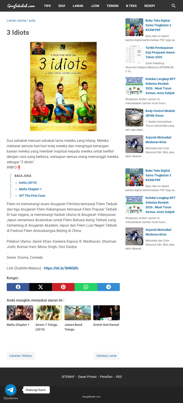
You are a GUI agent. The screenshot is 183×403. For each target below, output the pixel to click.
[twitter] (40, 287)
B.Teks (131, 6)
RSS (119, 376)
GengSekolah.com (91, 396)
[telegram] (108, 287)
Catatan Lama (106, 356)
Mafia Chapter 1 (30, 189)
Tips (47, 6)
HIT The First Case (32, 195)
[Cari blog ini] (173, 5)
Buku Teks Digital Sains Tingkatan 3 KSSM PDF (158, 25)
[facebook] (18, 287)
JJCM (95, 6)
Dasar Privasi (87, 376)
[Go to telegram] (10, 389)
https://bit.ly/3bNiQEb (61, 268)
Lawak (78, 6)
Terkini (113, 6)
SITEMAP (68, 376)
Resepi (149, 6)
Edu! (61, 6)
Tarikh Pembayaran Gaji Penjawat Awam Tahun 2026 (160, 52)
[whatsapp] (86, 287)
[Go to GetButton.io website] (11, 398)
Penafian (106, 376)
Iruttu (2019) (28, 182)
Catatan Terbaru (20, 356)
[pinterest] (63, 287)
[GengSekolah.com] (21, 6)
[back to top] (174, 393)
